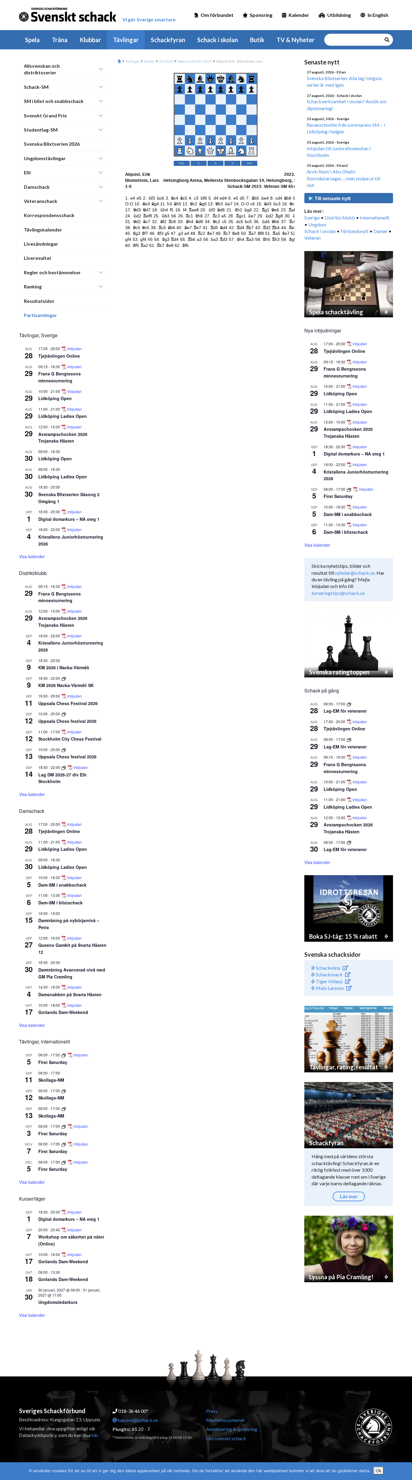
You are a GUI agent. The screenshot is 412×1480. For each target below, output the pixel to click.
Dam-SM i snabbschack (62, 885)
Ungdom (317, 224)
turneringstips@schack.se (338, 593)
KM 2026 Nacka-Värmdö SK (66, 685)
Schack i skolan (217, 39)
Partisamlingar (40, 315)
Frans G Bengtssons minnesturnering (59, 377)
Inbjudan (74, 348)
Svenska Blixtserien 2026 (52, 144)
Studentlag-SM (41, 129)
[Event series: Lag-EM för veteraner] (349, 703)
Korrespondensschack (49, 215)
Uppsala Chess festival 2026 (67, 721)
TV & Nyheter (296, 39)
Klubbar (90, 39)
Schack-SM (36, 87)
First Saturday (52, 1062)
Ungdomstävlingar (45, 158)
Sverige (312, 217)
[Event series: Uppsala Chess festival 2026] (64, 713)
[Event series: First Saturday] (64, 1054)
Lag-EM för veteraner (345, 711)
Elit (27, 172)
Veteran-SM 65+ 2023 (194, 61)
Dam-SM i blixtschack (60, 903)
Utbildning (339, 15)
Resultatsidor (39, 301)
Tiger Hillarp (329, 981)
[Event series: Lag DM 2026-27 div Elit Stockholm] (64, 767)
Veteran (312, 238)
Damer (380, 231)
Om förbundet (217, 15)
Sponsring (261, 15)
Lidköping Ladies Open (62, 416)
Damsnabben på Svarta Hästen (70, 994)
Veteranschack (40, 201)
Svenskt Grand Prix (45, 115)
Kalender (299, 15)
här (94, 1435)
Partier (149, 61)
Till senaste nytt (331, 198)
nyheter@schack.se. (355, 573)
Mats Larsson (329, 988)
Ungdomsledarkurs (58, 1302)
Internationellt (374, 217)
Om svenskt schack (226, 1438)
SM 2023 (166, 61)
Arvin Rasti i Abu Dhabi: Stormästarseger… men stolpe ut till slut (343, 178)
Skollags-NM (51, 1080)
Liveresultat (37, 258)
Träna (60, 39)
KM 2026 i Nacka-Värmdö (63, 667)
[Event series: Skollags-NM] (64, 1090)
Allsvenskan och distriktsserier (42, 69)
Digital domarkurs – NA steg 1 (69, 519)
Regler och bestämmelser (52, 272)
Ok (378, 1470)
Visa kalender (32, 556)
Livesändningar (41, 244)
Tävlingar (126, 39)
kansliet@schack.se (137, 1420)
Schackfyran (168, 39)
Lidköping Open (55, 398)
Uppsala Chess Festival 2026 (68, 703)
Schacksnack (329, 974)
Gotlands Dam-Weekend (63, 1012)
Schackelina (327, 968)
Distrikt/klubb (340, 217)
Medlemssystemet (225, 1420)
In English (378, 15)
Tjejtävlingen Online (59, 356)
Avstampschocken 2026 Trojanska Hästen (62, 437)
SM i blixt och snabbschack (54, 101)
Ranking (33, 286)
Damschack (37, 187)
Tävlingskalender (43, 229)
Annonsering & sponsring (231, 1429)
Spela (32, 39)
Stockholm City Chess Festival (69, 739)
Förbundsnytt (355, 231)
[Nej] (404, 1471)
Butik (257, 39)
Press (211, 1411)
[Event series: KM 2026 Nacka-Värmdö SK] (64, 678)
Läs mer (349, 1196)
